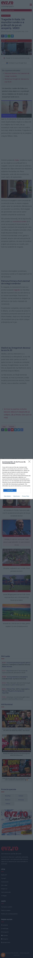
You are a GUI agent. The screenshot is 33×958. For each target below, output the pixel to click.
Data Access (16, 496)
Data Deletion (7, 496)
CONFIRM (10, 490)
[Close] (29, 462)
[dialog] (16, 479)
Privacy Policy (25, 496)
